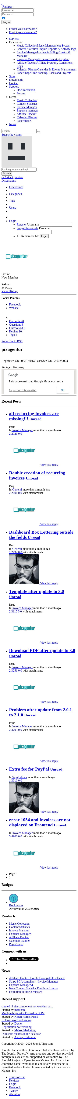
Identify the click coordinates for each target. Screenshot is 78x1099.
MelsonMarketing (25, 1030)
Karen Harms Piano (26, 1016)
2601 (14, 493)
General (17, 489)
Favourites (16, 321)
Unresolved (17, 328)
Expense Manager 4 (21, 985)
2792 (14, 552)
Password (45, 228)
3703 (14, 729)
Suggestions (19, 777)
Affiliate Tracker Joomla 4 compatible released (37, 978)
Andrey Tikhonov (25, 1037)
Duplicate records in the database (21, 1033)
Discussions (9, 180)
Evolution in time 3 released (25, 991)
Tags (13, 334)
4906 (14, 836)
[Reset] (38, 131)
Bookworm (16, 905)
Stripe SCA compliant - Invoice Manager (33, 981)
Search (7, 173)
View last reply (49, 464)
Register (7, 6)
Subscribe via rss (12, 134)
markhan (19, 1009)
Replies (15, 331)
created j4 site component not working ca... (27, 1006)
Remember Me (30, 236)
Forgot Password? (27, 228)
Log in (6, 22)
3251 (14, 670)
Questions (16, 324)
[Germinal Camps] (24, 583)
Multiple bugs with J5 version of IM (23, 1013)
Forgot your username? (23, 32)
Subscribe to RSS (12, 341)
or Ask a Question (12, 177)
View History (10, 291)
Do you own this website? (23, 390)
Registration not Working (17, 1027)
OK (62, 390)
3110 (14, 611)
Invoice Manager (22, 430)
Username (33, 224)
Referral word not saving (16, 1020)
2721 (14, 433)
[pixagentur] (24, 464)
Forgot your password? (23, 28)
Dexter (18, 1023)
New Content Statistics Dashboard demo (33, 988)
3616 (14, 780)
